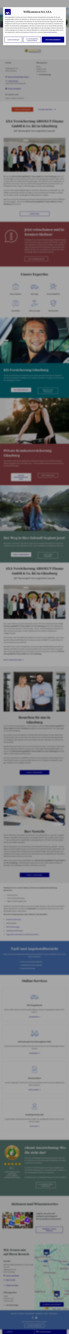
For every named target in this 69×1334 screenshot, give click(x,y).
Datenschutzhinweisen (50, 32)
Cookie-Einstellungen (13, 40)
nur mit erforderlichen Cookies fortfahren (32, 39)
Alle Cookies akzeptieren (53, 40)
